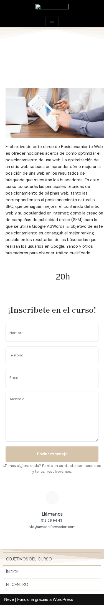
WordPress (63, 599)
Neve (9, 599)
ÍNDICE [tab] (12, 572)
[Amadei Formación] (52, 8)
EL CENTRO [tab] (17, 584)
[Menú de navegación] (52, 21)
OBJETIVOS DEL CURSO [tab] (29, 559)
